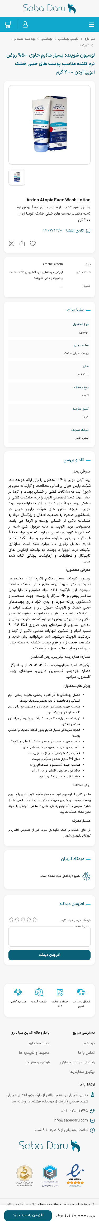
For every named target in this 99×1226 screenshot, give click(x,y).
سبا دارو (90, 39)
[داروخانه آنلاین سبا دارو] (49, 8)
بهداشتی (46, 39)
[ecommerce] (50, 1177)
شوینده (84, 45)
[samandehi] (24, 1176)
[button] (33, 244)
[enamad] (75, 1177)
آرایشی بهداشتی (68, 39)
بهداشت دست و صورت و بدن (21, 39)
